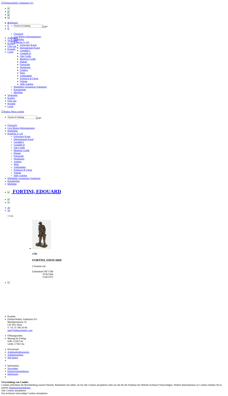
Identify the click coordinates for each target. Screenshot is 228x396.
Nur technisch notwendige (24, 393)
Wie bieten (12, 357)
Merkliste (18, 92)
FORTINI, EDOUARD (36, 191)
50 (8, 210)
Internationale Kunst (24, 139)
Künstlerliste (20, 89)
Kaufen (11, 43)
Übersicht (12, 125)
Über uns (11, 46)
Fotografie (25, 64)
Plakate (23, 61)
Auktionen (12, 38)
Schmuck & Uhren (29, 78)
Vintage (23, 81)
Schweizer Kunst (22, 136)
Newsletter (12, 368)
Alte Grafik (25, 56)
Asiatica (24, 70)
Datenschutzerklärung (18, 371)
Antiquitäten (26, 75)
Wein (22, 73)
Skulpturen (25, 67)
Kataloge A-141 (15, 133)
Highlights (12, 131)
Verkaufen (12, 40)
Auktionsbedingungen (18, 352)
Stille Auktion (26, 84)
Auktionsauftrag (15, 355)
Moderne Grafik (28, 59)
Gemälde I (19, 142)
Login (10, 52)
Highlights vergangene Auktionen (30, 87)
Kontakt (11, 49)
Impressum (12, 374)
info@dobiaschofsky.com (19, 330)
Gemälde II (25, 53)
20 (8, 207)
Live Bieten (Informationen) (21, 128)
